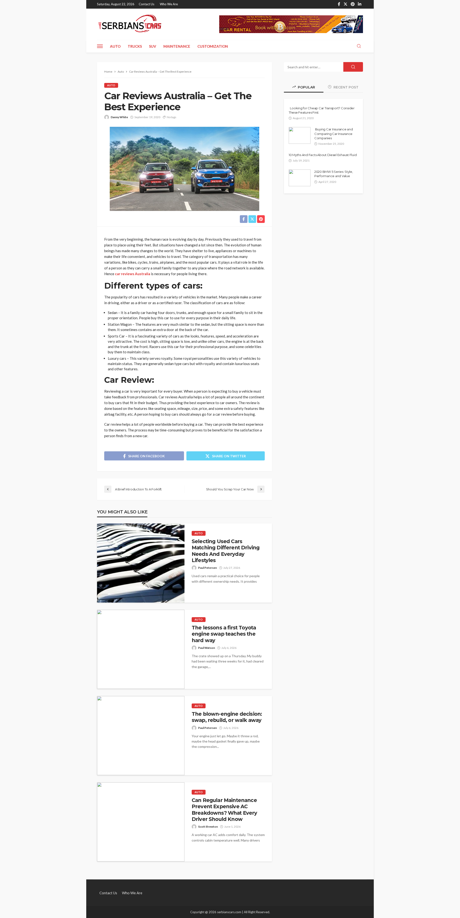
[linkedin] (359, 4)
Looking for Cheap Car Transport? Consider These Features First (322, 110)
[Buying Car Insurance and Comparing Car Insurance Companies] (299, 135)
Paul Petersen (207, 567)
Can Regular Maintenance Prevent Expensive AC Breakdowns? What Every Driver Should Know (224, 809)
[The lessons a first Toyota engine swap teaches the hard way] (140, 649)
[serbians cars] (130, 24)
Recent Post (345, 87)
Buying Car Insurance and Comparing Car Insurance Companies (333, 133)
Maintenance (176, 46)
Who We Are (169, 4)
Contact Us (146, 4)
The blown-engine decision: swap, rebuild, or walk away (227, 717)
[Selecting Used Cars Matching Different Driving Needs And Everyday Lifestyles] (140, 563)
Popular (306, 87)
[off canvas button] (100, 46)
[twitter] (345, 4)
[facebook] (339, 4)
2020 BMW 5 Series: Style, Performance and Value (333, 174)
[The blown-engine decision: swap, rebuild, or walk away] (140, 735)
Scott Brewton (208, 826)
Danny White (119, 117)
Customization (212, 46)
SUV (152, 46)
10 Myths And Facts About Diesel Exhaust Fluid (322, 155)
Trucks (135, 46)
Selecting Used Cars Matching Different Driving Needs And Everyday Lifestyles (225, 550)
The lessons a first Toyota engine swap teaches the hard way (224, 634)
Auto (115, 46)
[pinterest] (352, 4)
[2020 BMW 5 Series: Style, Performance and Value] (299, 177)
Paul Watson (206, 648)
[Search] (359, 46)
